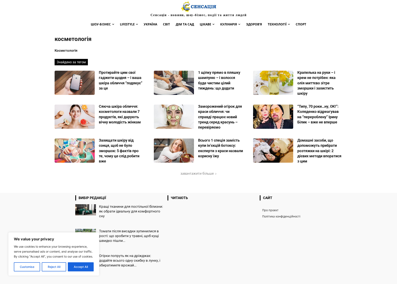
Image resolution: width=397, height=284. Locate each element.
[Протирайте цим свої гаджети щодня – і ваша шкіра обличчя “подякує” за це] (75, 83)
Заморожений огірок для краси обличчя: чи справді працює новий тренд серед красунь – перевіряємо (220, 116)
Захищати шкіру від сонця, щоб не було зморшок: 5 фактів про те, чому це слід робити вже (119, 150)
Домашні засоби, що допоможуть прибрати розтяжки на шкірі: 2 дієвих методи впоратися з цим (319, 150)
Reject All (54, 266)
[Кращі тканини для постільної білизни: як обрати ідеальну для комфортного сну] (85, 209)
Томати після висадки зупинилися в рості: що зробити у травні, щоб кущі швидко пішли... (129, 236)
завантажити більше (197, 173)
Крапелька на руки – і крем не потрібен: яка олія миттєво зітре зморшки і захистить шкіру (316, 82)
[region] (53, 254)
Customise (27, 266)
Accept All (81, 266)
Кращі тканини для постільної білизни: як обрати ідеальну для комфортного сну (131, 211)
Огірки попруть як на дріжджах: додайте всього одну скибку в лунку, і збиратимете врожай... (129, 260)
